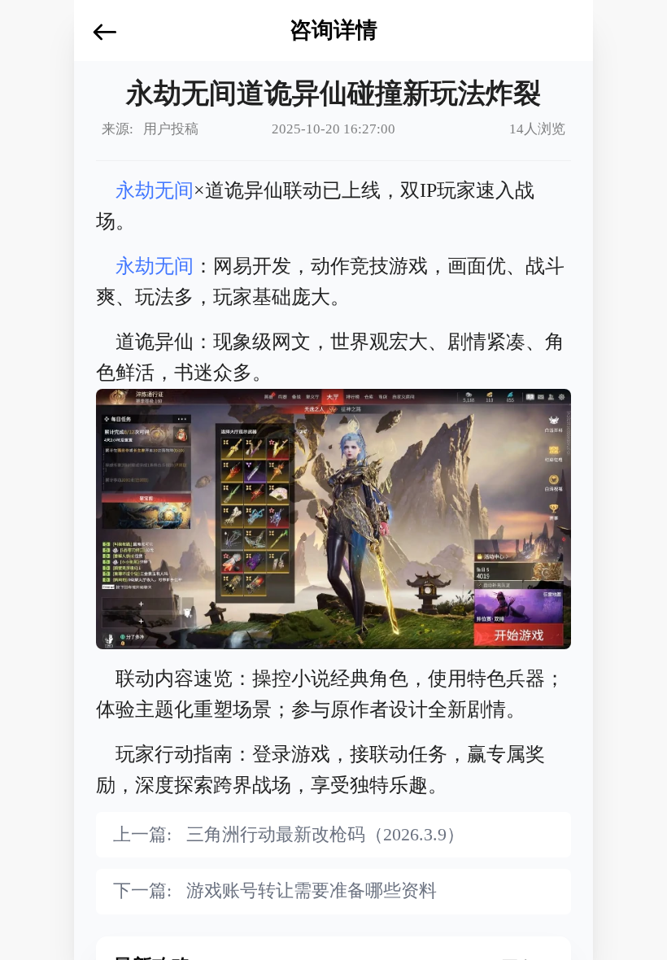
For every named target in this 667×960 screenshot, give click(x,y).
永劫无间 (155, 190)
